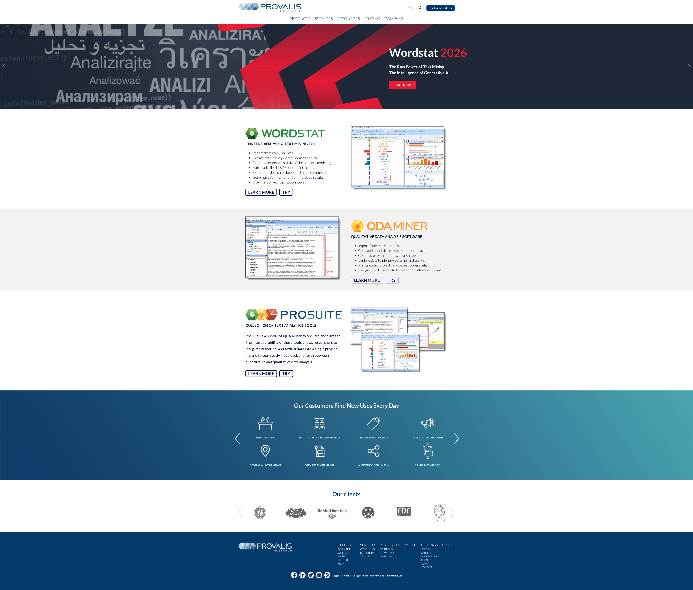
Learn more (261, 192)
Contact (426, 567)
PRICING (372, 18)
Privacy (345, 575)
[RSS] (327, 576)
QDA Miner (344, 549)
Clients (425, 560)
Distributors (429, 556)
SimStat (342, 556)
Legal (336, 575)
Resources (390, 545)
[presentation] (237, 438)
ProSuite (343, 560)
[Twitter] (311, 576)
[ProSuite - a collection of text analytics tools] (399, 340)
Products (347, 545)
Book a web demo (440, 8)
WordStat (344, 552)
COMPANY (394, 18)
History (425, 549)
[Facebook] (294, 576)
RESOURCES (348, 18)
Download (387, 552)
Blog (446, 545)
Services (368, 545)
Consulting (367, 549)
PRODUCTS (299, 18)
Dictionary (367, 552)
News (424, 563)
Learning (385, 556)
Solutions (386, 549)
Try (286, 192)
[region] (346, 66)
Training (365, 556)
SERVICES (324, 18)
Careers (426, 552)
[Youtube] (319, 576)
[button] (4, 66)
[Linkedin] (302, 576)
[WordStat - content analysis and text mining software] (399, 159)
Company (430, 545)
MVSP (341, 563)
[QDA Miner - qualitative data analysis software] (293, 250)
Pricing (410, 545)
